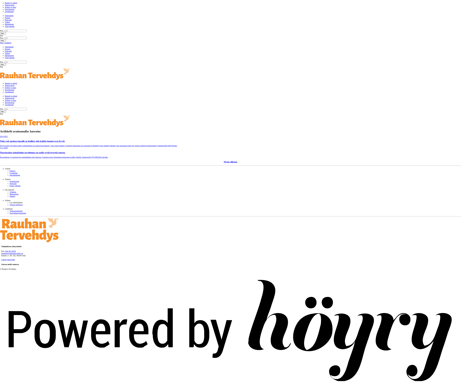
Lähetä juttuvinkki (8, 260)
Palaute (7, 18)
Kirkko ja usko (10, 7)
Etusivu (12, 171)
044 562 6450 (10, 251)
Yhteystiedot (9, 26)
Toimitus (13, 192)
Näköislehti (9, 16)
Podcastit (8, 20)
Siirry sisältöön (5, 43)
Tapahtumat (9, 12)
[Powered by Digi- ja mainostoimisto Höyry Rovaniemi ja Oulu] (230, 390)
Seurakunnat (9, 9)
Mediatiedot (9, 24)
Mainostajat (14, 194)
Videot (7, 22)
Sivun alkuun (230, 162)
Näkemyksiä (9, 5)
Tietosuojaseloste (16, 211)
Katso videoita (15, 186)
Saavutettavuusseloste (18, 213)
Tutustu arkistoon (16, 205)
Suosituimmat (15, 175)
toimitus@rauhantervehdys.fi (12, 253)
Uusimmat (13, 173)
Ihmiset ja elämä (11, 3)
